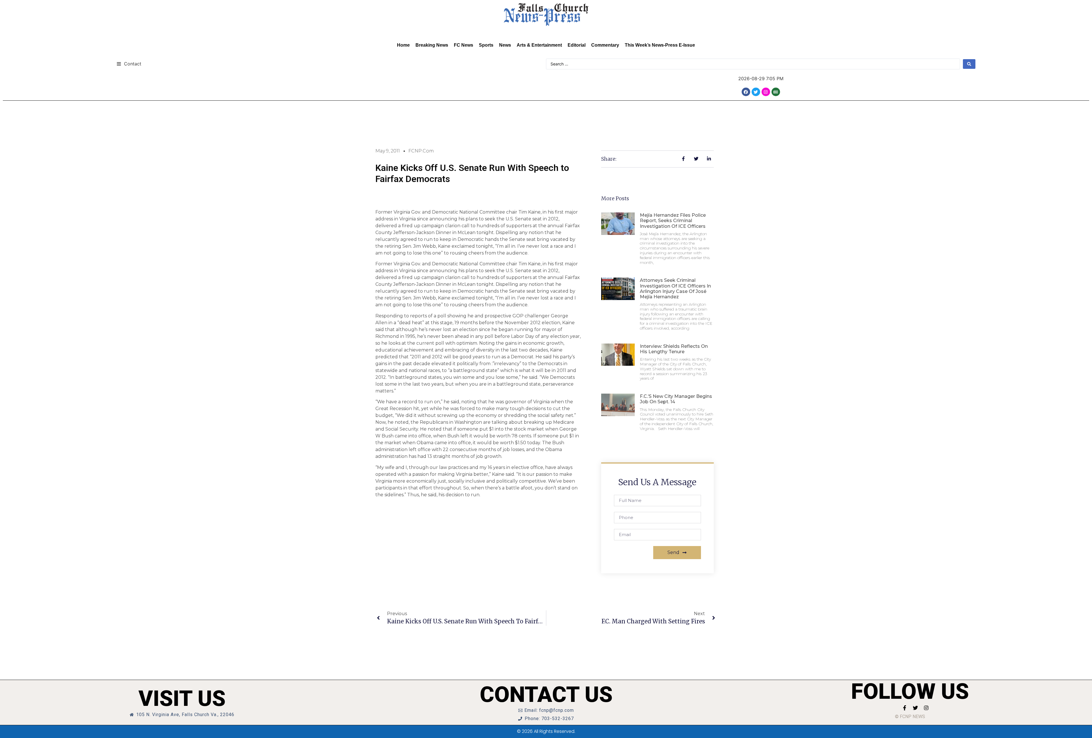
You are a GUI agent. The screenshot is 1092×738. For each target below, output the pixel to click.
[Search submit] (969, 64)
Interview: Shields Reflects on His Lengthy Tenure (674, 349)
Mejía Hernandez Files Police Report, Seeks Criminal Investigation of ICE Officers (673, 220)
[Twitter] (756, 92)
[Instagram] (766, 92)
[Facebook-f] (904, 707)
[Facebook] (746, 92)
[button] (129, 64)
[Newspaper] (776, 92)
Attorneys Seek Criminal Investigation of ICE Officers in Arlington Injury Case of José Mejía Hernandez (675, 288)
